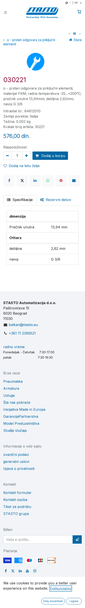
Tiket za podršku (17, 506)
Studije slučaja (15, 430)
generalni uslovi (16, 461)
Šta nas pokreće (16, 402)
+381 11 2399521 (22, 333)
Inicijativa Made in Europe (24, 409)
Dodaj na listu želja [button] (24, 166)
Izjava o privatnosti (18, 468)
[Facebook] (9, 180)
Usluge (9, 395)
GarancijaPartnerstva (20, 416)
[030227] (80, 33)
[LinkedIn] (35, 180)
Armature (11, 388)
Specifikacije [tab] (22, 199)
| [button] (73, 2)
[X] (22, 180)
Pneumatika (13, 381)
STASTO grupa (16, 513)
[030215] (69, 33)
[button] (77, 539)
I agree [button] (74, 601)
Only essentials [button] (53, 601)
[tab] (55, 199)
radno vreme (14, 347)
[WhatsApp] (48, 180)
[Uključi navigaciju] (5, 12)
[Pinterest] (61, 180)
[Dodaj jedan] (26, 156)
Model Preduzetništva (21, 423)
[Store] (74, 33)
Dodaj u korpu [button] (52, 155)
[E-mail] (74, 180)
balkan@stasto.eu (23, 325)
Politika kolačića (60, 588)
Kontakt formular (17, 492)
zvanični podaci (16, 454)
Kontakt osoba (15, 499)
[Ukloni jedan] (7, 156)
